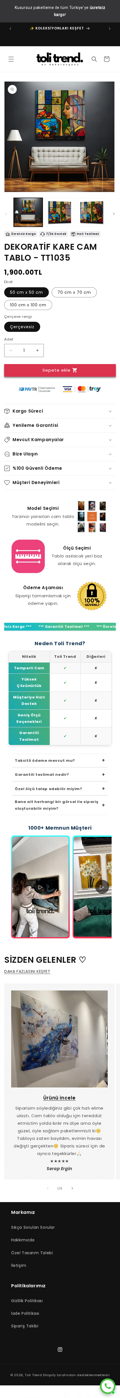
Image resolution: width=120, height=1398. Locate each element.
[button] (11, 59)
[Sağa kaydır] (114, 214)
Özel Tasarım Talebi (32, 1253)
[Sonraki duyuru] (110, 28)
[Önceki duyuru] (10, 28)
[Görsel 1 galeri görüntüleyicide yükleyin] (28, 212)
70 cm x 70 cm (74, 292)
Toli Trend (33, 1375)
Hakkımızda (23, 1240)
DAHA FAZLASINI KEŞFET (27, 971)
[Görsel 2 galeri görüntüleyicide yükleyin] (60, 212)
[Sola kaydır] (6, 214)
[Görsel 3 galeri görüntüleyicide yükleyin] (91, 212)
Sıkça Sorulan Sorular (33, 1227)
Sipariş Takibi (24, 1326)
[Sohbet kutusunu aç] (108, 1386)
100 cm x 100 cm (28, 305)
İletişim (19, 1265)
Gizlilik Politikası (27, 1301)
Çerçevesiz (22, 327)
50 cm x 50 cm (26, 292)
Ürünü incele (59, 1097)
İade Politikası (25, 1313)
